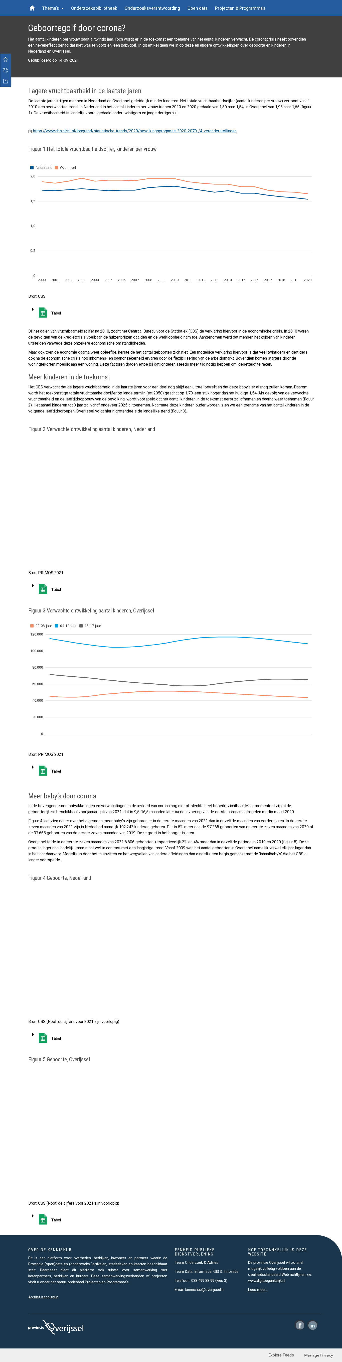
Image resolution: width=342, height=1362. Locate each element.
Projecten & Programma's (240, 8)
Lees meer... (258, 1289)
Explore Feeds (281, 1355)
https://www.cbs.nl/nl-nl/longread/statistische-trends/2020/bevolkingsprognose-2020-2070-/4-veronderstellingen (135, 131)
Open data (198, 8)
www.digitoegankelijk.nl (266, 1280)
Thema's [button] (51, 8)
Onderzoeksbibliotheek (94, 8)
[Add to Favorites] (5, 59)
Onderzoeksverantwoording (152, 8)
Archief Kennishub (43, 1297)
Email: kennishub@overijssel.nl (199, 1289)
